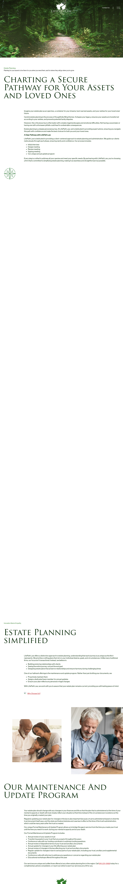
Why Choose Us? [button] (33, 694)
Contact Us (106, 8)
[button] (120, 4)
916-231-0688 (104, 864)
